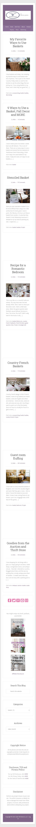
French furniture (20, 323)
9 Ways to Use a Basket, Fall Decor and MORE (18, 111)
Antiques (14, 585)
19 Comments (21, 277)
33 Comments (21, 555)
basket (22, 93)
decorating (9, 95)
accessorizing (16, 93)
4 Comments (21, 119)
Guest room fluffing (18, 456)
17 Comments (21, 371)
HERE (26, 774)
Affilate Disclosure (18, 674)
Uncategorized (22, 325)
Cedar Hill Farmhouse (18, 15)
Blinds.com (19, 321)
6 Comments (21, 51)
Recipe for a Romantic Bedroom (18, 268)
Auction (20, 585)
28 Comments (21, 463)
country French (10, 417)
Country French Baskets (18, 364)
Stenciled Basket (18, 177)
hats (12, 325)
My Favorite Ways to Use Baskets (18, 42)
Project (23, 227)
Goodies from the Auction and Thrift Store (18, 546)
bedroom (19, 505)
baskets (26, 93)
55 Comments (21, 182)
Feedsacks (13, 323)
